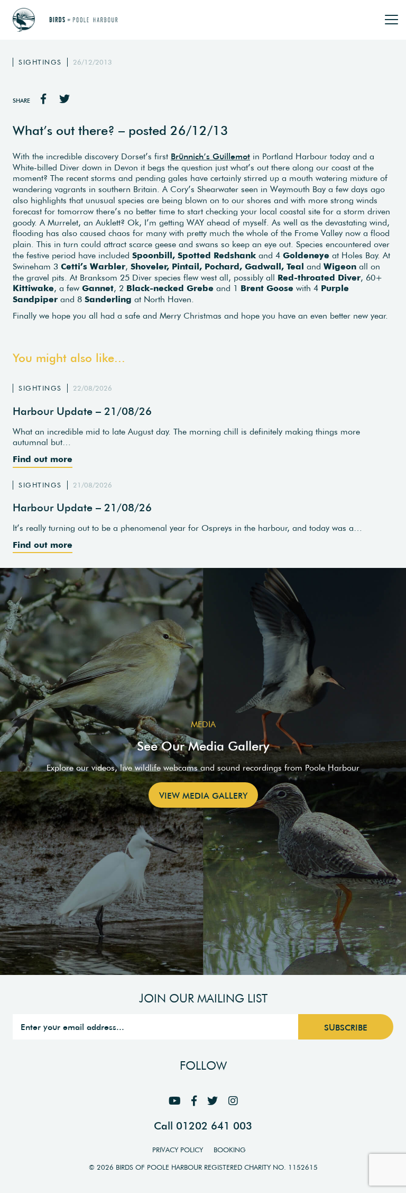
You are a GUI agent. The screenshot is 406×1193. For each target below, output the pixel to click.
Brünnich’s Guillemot (210, 156)
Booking (230, 1149)
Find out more (42, 459)
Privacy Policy (177, 1149)
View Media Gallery (203, 795)
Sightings (40, 62)
